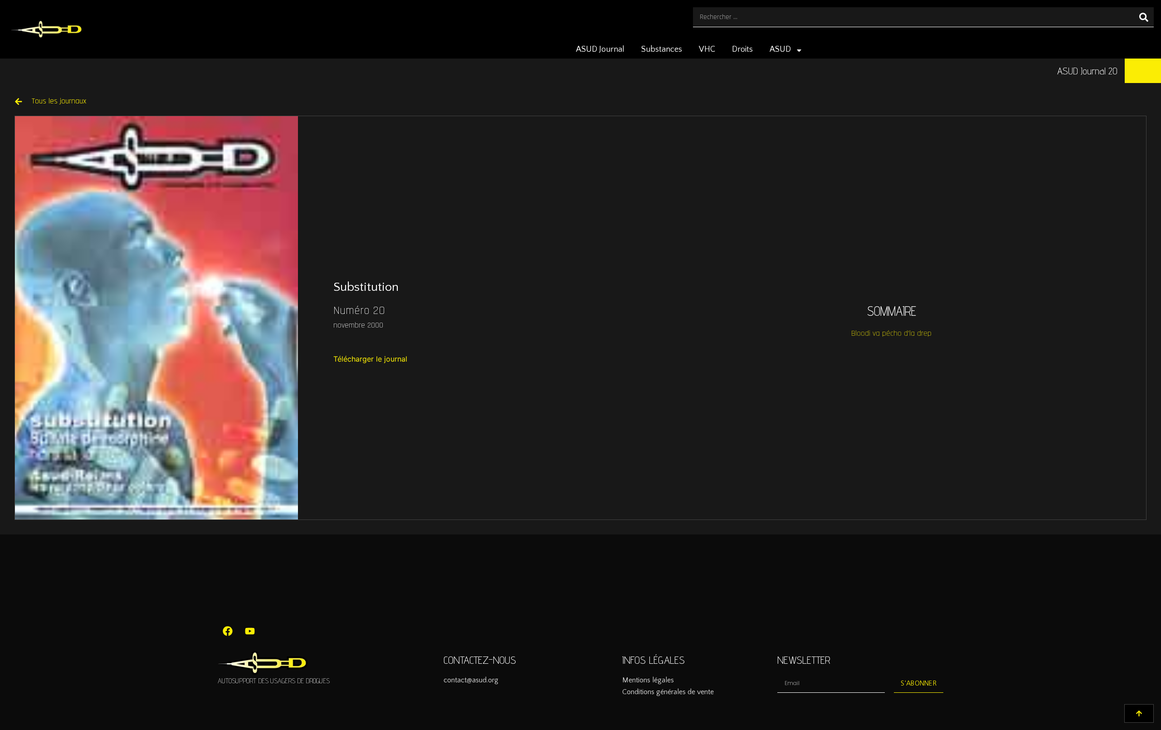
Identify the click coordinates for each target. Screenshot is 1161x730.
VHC (707, 49)
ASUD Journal (600, 49)
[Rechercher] (1144, 17)
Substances (661, 49)
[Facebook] (228, 631)
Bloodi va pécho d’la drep (891, 333)
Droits (742, 49)
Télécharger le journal (370, 358)
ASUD (780, 49)
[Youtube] (250, 631)
